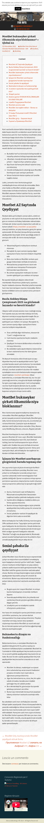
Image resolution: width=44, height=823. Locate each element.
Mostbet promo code (17, 105)
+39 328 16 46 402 (23, 29)
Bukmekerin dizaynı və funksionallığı (23, 86)
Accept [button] (18, 9)
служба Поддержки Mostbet (20, 102)
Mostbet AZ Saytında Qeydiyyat (21, 64)
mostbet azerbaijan (22, 375)
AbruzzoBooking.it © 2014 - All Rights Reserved (22, 821)
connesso (15, 764)
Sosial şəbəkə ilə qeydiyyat (19, 83)
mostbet (35, 49)
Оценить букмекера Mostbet (20, 121)
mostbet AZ (6, 51)
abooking (17, 51)
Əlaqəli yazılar (14, 94)
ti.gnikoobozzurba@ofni (22, 26)
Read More (26, 9)
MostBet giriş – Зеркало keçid (20, 118)
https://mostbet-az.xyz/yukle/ (25, 227)
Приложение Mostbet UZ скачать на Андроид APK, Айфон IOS (24, 744)
